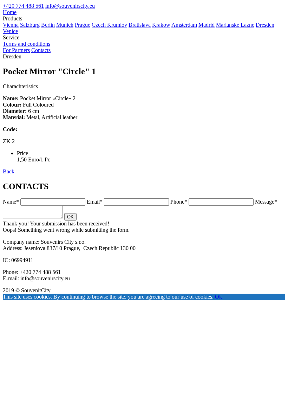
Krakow (161, 25)
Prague (82, 25)
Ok (218, 297)
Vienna (11, 25)
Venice (10, 31)
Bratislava (140, 25)
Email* (95, 202)
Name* (11, 202)
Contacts (41, 50)
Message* (266, 202)
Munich (64, 25)
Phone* (178, 202)
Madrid (206, 25)
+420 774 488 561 (23, 6)
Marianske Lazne (235, 25)
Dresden (265, 25)
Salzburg (30, 25)
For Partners (16, 50)
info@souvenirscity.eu (70, 6)
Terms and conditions (26, 44)
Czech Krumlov (109, 25)
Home (10, 12)
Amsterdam (184, 25)
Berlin (48, 25)
